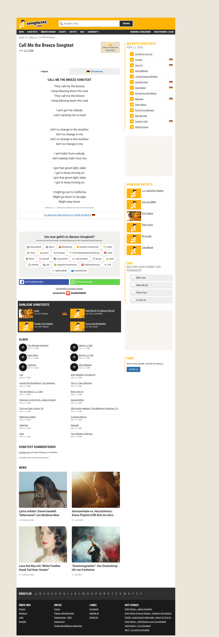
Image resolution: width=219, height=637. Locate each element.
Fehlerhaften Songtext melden (69, 288)
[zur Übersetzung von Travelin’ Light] (171, 121)
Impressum (59, 621)
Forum (57, 609)
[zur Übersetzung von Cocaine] (171, 59)
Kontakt (22, 621)
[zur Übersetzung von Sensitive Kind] (171, 82)
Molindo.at (94, 613)
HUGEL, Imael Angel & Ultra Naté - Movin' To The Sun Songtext (153, 617)
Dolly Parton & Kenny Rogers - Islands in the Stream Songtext (152, 613)
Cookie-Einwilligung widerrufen (68, 626)
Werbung (23, 613)
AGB (69, 617)
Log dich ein (24, 452)
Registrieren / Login (164, 32)
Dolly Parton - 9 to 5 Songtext (138, 626)
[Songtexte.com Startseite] (34, 23)
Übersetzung (97, 71)
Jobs (21, 617)
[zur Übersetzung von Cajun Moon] (171, 87)
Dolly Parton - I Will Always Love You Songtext (145, 621)
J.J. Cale (29, 50)
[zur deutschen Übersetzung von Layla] (65, 313)
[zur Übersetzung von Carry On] (171, 65)
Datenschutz (60, 617)
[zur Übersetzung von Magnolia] (171, 99)
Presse (22, 609)
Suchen (126, 23)
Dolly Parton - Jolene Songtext (138, 609)
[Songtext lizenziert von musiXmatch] (69, 292)
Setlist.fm (93, 617)
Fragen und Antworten (64, 613)
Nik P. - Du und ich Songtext (137, 630)
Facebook (93, 609)
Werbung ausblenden (140, 32)
